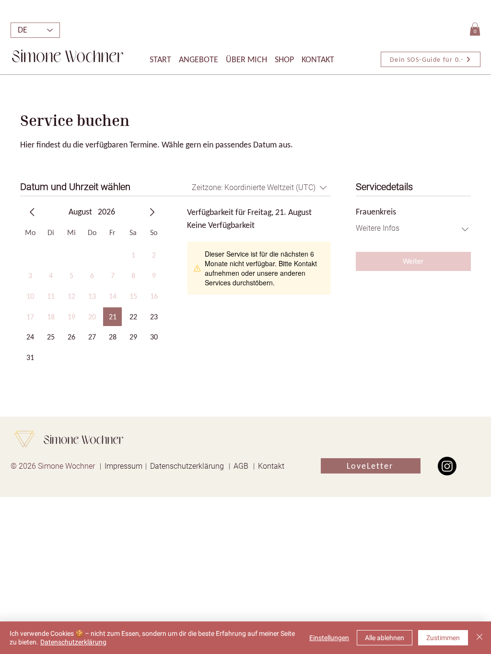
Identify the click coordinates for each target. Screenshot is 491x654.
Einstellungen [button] (329, 638)
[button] (474, 29)
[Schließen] (479, 637)
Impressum (123, 466)
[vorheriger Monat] (32, 212)
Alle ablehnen (384, 638)
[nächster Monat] (152, 212)
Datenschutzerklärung (187, 466)
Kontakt (271, 466)
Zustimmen (443, 638)
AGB (241, 466)
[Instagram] (447, 466)
